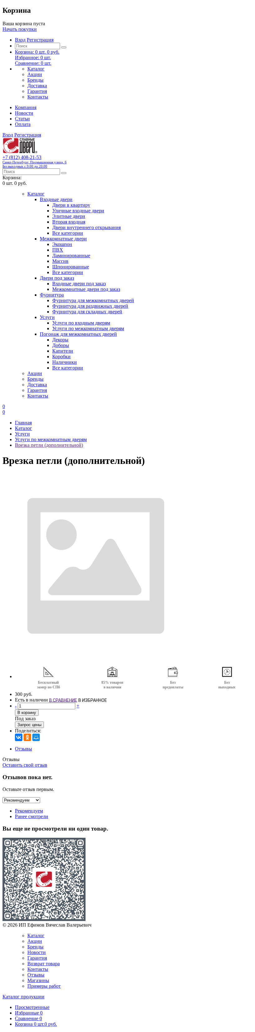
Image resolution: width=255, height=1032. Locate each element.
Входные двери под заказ (79, 283)
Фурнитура (52, 294)
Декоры (60, 339)
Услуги (47, 317)
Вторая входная (68, 221)
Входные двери (56, 199)
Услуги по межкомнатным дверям (88, 328)
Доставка (37, 85)
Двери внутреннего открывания (86, 227)
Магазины (38, 980)
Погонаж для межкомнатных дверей (78, 334)
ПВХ (57, 250)
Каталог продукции (23, 996)
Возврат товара (43, 963)
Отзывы (23, 748)
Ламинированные (71, 255)
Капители (62, 351)
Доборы (60, 345)
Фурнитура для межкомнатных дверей (93, 300)
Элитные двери (68, 216)
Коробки (61, 356)
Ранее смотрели (31, 816)
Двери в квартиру (71, 205)
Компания (25, 107)
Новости (24, 113)
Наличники (64, 362)
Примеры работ (44, 986)
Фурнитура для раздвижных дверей (90, 306)
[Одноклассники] (27, 737)
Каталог (35, 68)
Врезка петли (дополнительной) (49, 445)
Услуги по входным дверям (81, 323)
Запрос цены (29, 724)
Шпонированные (70, 266)
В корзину (26, 712)
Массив (60, 261)
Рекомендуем (29, 810)
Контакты (37, 96)
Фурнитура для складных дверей (87, 311)
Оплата (22, 124)
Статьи (22, 118)
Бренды (35, 80)
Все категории (67, 233)
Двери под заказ (57, 278)
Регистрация (40, 39)
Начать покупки (19, 29)
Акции (34, 74)
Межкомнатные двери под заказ (86, 289)
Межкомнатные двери (63, 238)
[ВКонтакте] (18, 737)
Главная (23, 422)
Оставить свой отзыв (24, 765)
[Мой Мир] (36, 737)
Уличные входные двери (78, 210)
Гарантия (37, 91)
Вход (20, 39)
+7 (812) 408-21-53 (34, 161)
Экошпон (62, 244)
